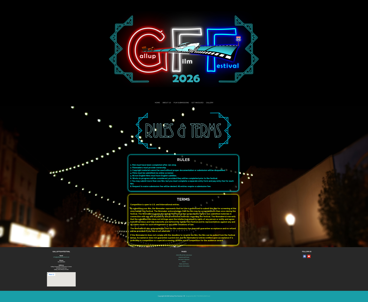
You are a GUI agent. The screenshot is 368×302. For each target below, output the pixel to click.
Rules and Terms (184, 264)
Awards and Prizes (184, 257)
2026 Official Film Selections (184, 255)
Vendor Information (183, 266)
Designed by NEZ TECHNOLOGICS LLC (198, 296)
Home (157, 103)
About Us (167, 103)
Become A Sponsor (183, 259)
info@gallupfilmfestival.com (61, 257)
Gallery (209, 103)
